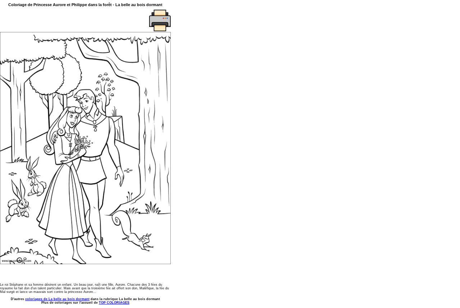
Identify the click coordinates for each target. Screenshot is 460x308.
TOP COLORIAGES (114, 302)
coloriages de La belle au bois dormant (57, 299)
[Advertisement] (42, 20)
